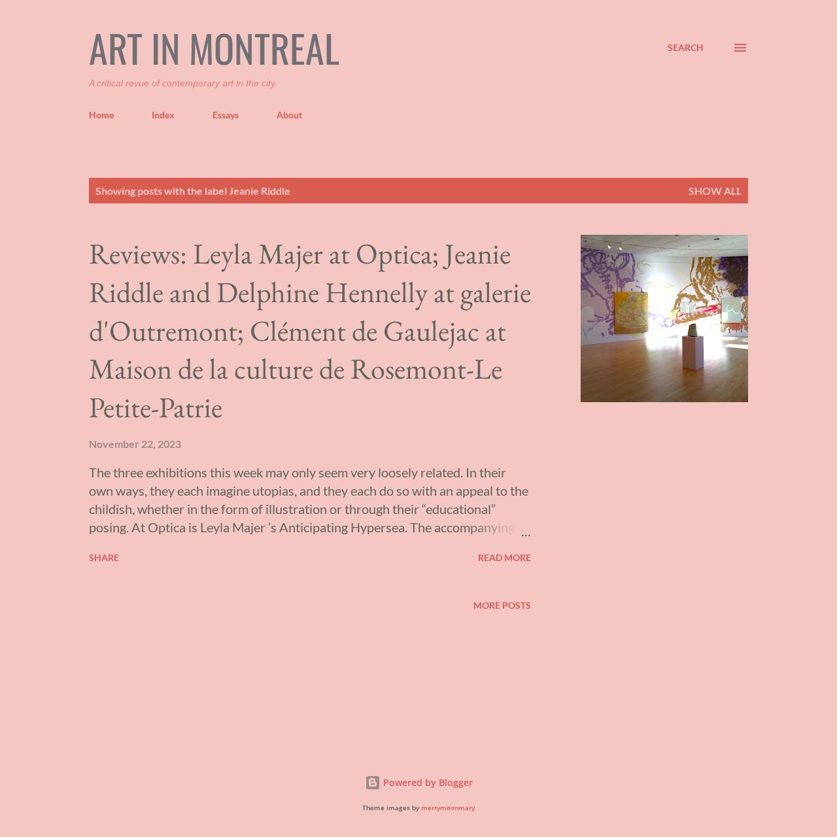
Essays (226, 114)
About (289, 114)
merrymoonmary (448, 808)
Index (163, 114)
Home (101, 114)
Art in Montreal (214, 48)
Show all (715, 190)
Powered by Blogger (427, 782)
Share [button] (104, 557)
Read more (504, 557)
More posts (502, 605)
